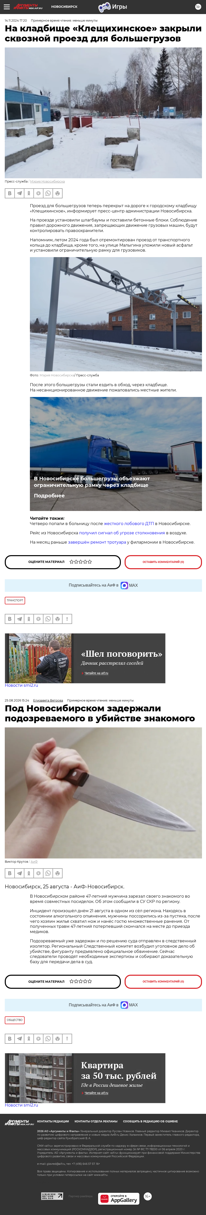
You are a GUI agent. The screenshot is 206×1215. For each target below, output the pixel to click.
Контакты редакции (53, 1121)
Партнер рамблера (80, 1196)
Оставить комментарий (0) (163, 562)
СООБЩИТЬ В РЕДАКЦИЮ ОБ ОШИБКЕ (150, 1121)
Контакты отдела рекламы (96, 1121)
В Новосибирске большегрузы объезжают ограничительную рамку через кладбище (92, 482)
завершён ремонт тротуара (97, 542)
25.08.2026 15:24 (17, 700)
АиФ (34, 861)
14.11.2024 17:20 (16, 20)
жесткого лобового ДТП (129, 523)
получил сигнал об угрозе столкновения (122, 533)
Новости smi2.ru (21, 685)
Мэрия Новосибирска (47, 181)
